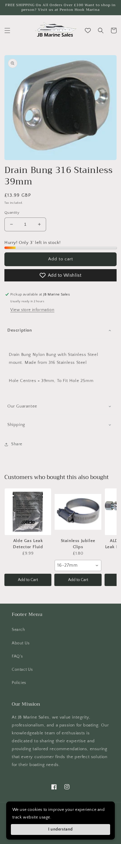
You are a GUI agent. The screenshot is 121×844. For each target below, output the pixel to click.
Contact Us (22, 669)
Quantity (11, 212)
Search (18, 629)
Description (19, 330)
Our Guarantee (22, 406)
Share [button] (16, 444)
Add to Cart (28, 580)
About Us (21, 643)
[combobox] (78, 565)
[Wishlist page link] (88, 30)
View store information (32, 310)
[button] (7, 30)
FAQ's (17, 656)
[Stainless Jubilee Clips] (78, 511)
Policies (19, 682)
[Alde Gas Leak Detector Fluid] (28, 511)
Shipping (16, 424)
